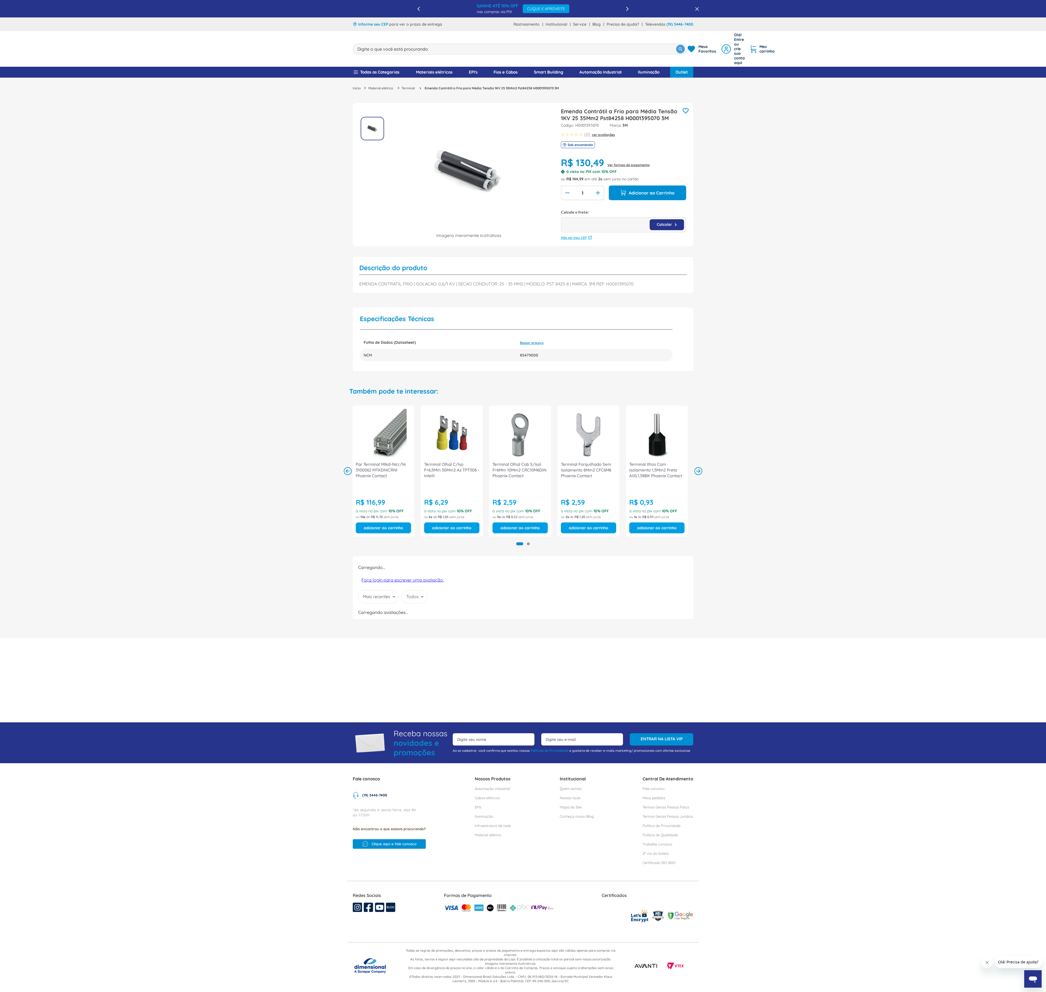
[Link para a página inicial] (357, 88)
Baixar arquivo (531, 343)
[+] (598, 193)
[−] (566, 193)
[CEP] (623, 221)
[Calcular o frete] (667, 224)
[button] (519, 543)
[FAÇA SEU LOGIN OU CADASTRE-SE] (733, 49)
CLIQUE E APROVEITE (557, 8)
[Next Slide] (627, 9)
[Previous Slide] (418, 9)
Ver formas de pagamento (628, 165)
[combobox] (520, 49)
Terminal (408, 88)
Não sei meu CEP (574, 238)
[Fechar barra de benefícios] (695, 8)
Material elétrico (380, 88)
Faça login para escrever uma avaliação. (402, 585)
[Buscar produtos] (680, 49)
